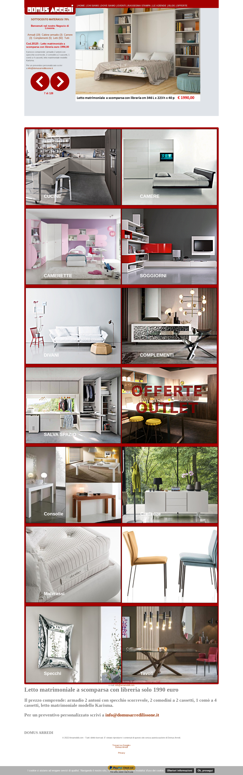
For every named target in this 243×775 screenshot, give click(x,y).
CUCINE (52, 196)
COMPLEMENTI (157, 355)
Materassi (54, 593)
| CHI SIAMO (92, 5)
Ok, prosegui (205, 770)
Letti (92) (58, 38)
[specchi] (73, 681)
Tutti (66, 38)
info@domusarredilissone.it (40, 68)
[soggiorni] (169, 283)
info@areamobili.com (124, 685)
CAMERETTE (58, 275)
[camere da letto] (169, 204)
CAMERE (149, 196)
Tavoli (146, 673)
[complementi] (169, 363)
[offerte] (169, 442)
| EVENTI (121, 5)
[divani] (73, 363)
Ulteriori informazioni (179, 770)
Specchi (52, 673)
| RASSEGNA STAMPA (139, 5)
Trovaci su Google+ (121, 745)
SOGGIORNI (153, 275)
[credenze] (170, 522)
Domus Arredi (121, 747)
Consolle (53, 513)
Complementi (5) (43, 38)
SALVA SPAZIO (60, 434)
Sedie (146, 593)
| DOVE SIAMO (107, 5)
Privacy (121, 753)
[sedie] (169, 602)
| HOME (81, 5)
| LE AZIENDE (159, 5)
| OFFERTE (181, 5)
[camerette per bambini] (73, 283)
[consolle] (73, 522)
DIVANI (51, 355)
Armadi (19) (34, 34)
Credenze (150, 513)
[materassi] (73, 601)
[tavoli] (170, 681)
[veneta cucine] (73, 204)
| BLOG (171, 5)
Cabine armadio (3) (52, 34)
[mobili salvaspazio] (73, 442)
